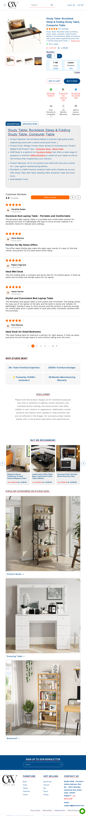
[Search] (51, 4)
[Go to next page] (57, 346)
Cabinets (26, 791)
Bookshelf (12, 738)
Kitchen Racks (14, 574)
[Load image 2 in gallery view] (19, 61)
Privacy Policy (35, 810)
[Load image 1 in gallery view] (10, 61)
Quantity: (50, 52)
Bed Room (47, 782)
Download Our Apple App (76, 95)
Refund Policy (47, 810)
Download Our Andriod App (63, 96)
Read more (75, 41)
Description (13, 124)
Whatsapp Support (51, 94)
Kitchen (46, 785)
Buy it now (72, 81)
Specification (30, 124)
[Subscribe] (60, 764)
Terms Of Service (73, 810)
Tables (25, 788)
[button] (4, 5)
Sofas (25, 785)
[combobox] (42, 5)
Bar (44, 788)
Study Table (57, 149)
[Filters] (72, 197)
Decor (45, 791)
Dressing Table (14, 656)
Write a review (50, 197)
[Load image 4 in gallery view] (38, 61)
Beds (25, 782)
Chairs (25, 795)
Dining (45, 795)
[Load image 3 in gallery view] (29, 61)
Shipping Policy (59, 810)
